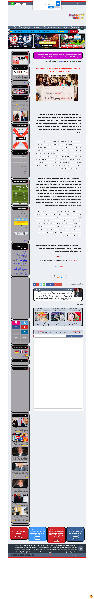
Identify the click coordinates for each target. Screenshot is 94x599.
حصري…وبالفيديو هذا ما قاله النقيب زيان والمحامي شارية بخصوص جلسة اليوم (19, 273)
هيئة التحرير (67, 3)
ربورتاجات (36, 27)
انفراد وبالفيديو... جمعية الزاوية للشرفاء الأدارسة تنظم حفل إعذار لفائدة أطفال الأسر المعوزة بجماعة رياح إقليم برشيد (20, 253)
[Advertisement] (34, 15)
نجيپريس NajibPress (55, 555)
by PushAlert (35, 8)
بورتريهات (24, 161)
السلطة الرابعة (62, 27)
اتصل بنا (80, 3)
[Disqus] (58, 355)
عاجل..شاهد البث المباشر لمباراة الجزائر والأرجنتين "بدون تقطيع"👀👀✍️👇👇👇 (46, 46)
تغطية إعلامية (23, 166)
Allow (51, 7)
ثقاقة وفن (55, 27)
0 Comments (61, 61)
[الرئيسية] (82, 28)
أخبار (77, 27)
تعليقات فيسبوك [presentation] (74, 336)
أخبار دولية (24, 156)
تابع (74, 538)
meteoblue (26, 240)
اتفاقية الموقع (74, 3)
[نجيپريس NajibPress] (75, 20)
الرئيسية (54, 61)
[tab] (74, 336)
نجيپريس (42, 141)
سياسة (73, 27)
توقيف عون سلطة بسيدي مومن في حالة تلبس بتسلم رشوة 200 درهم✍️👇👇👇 (57, 31)
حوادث (46, 27)
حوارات (50, 27)
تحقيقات (41, 27)
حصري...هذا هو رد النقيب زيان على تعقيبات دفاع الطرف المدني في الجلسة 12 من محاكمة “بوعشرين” (20, 268)
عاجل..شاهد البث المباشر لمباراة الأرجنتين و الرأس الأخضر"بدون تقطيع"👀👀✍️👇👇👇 (73, 46)
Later (57, 7)
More (23, 356)
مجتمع (68, 27)
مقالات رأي (22, 27)
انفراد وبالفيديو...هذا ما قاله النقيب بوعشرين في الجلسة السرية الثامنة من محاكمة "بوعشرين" (20, 259)
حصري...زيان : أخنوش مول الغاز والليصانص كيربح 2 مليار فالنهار (20, 264)
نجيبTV (16, 27)
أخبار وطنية (48, 61)
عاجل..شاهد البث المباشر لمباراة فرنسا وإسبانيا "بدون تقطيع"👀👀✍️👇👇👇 (20, 46)
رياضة (27, 27)
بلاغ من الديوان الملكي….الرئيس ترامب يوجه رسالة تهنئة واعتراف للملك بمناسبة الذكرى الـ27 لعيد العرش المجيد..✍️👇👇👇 (20, 103)
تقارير (25, 168)
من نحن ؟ (61, 3)
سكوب (31, 27)
